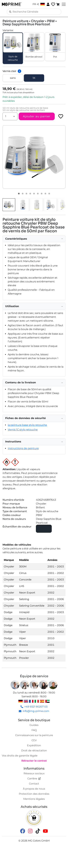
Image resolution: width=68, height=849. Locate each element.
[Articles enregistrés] (53, 4)
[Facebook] (22, 830)
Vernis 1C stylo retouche (23, 429)
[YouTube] (45, 830)
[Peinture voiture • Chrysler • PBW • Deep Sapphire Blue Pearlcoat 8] (45, 193)
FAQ (34, 730)
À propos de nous (34, 788)
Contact (34, 783)
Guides (34, 725)
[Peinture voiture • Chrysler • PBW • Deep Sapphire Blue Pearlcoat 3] (26, 193)
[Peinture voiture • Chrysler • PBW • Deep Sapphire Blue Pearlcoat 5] (34, 193)
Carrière (32, 778)
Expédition (34, 745)
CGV (34, 740)
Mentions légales (34, 798)
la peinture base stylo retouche (27, 424)
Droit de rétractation (34, 750)
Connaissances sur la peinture (34, 735)
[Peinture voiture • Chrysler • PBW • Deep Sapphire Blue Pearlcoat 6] (38, 193)
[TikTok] (37, 830)
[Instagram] (30, 830)
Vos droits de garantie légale (19, 755)
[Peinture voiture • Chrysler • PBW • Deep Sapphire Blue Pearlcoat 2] (23, 193)
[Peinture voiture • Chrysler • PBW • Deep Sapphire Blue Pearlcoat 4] (30, 193)
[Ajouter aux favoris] (60, 116)
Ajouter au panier (36, 116)
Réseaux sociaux (34, 773)
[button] (34, 156)
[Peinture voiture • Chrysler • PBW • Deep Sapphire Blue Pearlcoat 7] (41, 193)
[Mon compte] (48, 4)
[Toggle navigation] (63, 4)
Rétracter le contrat (34, 760)
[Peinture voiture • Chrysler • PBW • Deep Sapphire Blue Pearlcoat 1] (19, 193)
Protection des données (34, 793)
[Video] (49, 193)
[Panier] (58, 4)
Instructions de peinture (23, 448)
